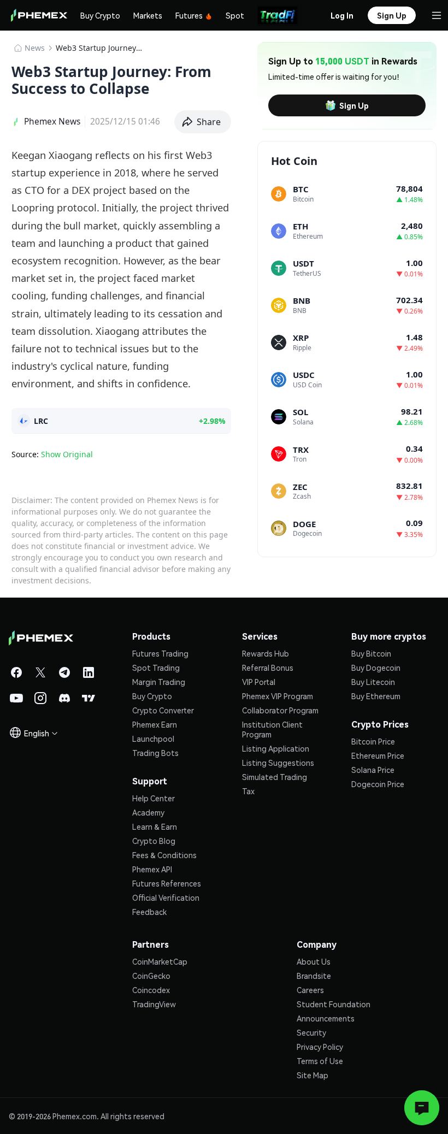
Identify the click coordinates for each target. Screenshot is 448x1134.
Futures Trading (160, 653)
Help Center (153, 798)
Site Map (312, 1075)
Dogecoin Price (377, 784)
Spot (235, 15)
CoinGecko (151, 976)
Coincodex (151, 990)
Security (311, 1032)
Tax (248, 791)
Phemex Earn (154, 724)
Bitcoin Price (373, 741)
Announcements (326, 1018)
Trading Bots (155, 753)
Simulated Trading (274, 777)
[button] (203, 121)
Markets (147, 15)
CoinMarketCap (159, 961)
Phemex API (152, 869)
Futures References (166, 883)
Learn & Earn (154, 826)
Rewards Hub (265, 653)
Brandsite (314, 976)
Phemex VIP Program (277, 696)
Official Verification (165, 897)
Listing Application (275, 748)
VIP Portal (258, 682)
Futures (189, 15)
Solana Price (372, 770)
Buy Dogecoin (375, 667)
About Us (314, 961)
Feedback (149, 912)
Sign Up (354, 105)
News (35, 48)
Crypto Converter (163, 710)
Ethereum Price (377, 755)
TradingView (154, 1004)
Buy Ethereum (375, 696)
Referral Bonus (267, 667)
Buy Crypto (100, 15)
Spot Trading (156, 667)
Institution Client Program (272, 729)
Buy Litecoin (373, 682)
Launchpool (153, 738)
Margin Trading (158, 682)
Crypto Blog (153, 841)
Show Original (67, 454)
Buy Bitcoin (371, 653)
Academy (148, 812)
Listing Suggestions (278, 762)
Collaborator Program (280, 710)
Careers (310, 990)
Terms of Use (320, 1061)
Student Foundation (333, 1004)
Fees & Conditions (164, 855)
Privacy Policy (320, 1047)
